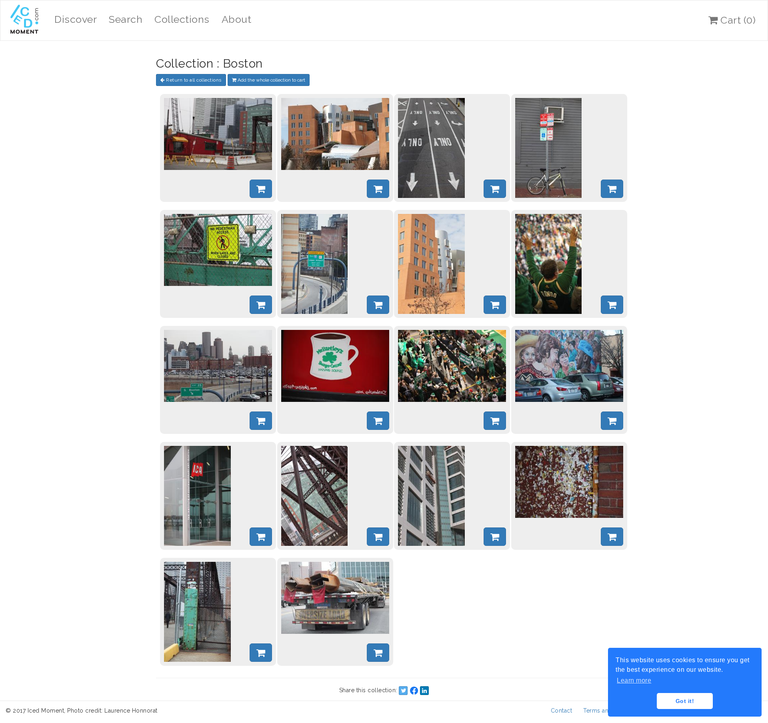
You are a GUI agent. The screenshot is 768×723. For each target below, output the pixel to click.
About (237, 19)
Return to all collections (193, 80)
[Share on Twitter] (403, 690)
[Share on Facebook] (414, 690)
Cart (737, 20)
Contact (561, 710)
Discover (75, 19)
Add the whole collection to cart (270, 80)
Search (125, 19)
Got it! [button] (685, 701)
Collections (182, 19)
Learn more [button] (634, 680)
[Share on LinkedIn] (424, 690)
